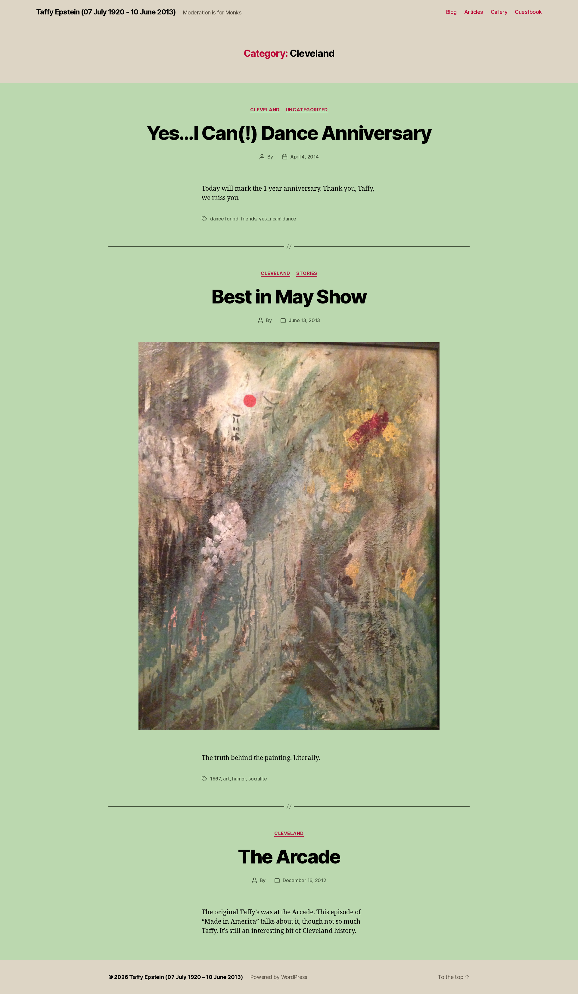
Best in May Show (288, 296)
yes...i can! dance (277, 219)
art (226, 779)
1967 (215, 779)
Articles (473, 12)
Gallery (499, 12)
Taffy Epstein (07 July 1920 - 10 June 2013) (106, 12)
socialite (257, 779)
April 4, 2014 (304, 157)
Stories (306, 273)
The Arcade (289, 856)
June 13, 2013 (304, 320)
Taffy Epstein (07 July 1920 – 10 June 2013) (186, 977)
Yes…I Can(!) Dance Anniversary (289, 132)
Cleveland (265, 109)
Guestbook (528, 12)
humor (239, 779)
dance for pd (224, 219)
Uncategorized (307, 109)
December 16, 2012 (304, 880)
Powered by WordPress (279, 977)
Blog (451, 12)
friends (248, 219)
